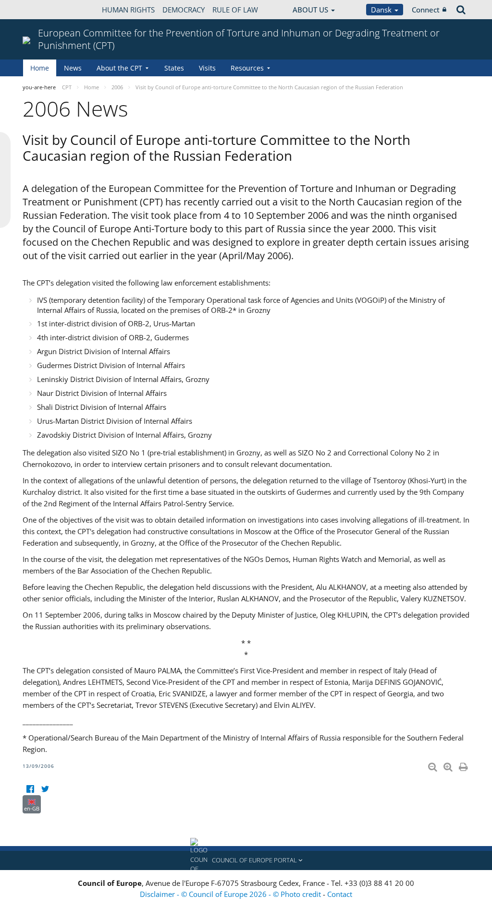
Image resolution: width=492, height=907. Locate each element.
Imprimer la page (464, 765)
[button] (246, 860)
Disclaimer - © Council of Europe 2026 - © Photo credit (231, 894)
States (174, 67)
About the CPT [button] (119, 67)
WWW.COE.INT (47, 9)
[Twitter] (44, 789)
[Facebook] (30, 789)
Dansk (382, 9)
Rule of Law (235, 9)
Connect (426, 9)
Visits (207, 67)
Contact (339, 894)
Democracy (183, 9)
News (73, 67)
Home (39, 67)
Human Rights (128, 9)
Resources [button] (247, 67)
